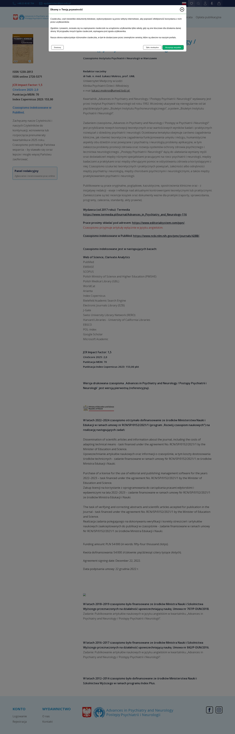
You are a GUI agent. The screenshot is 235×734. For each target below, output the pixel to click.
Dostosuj (57, 47)
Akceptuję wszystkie (173, 47)
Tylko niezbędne (152, 47)
